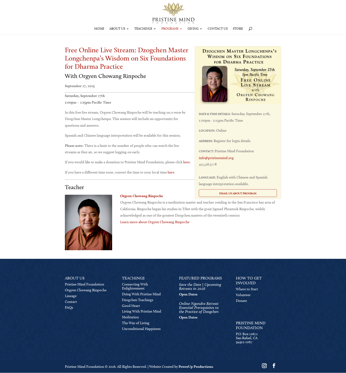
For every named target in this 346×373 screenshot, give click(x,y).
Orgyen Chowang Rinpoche (86, 290)
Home (99, 28)
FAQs (69, 307)
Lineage (70, 296)
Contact (71, 301)
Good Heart (131, 305)
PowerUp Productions (196, 366)
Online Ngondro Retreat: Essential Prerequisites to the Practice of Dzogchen (199, 307)
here (186, 162)
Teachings (143, 28)
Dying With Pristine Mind (141, 294)
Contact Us (218, 28)
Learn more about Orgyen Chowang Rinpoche (154, 222)
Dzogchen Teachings (137, 300)
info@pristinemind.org (216, 158)
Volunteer (243, 295)
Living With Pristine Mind (141, 311)
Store (238, 28)
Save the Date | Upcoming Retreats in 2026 (200, 286)
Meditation (130, 317)
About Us (117, 28)
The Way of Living (135, 323)
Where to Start (247, 289)
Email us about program (237, 193)
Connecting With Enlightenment (135, 286)
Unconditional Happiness (141, 329)
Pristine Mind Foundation (84, 284)
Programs (169, 28)
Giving (193, 28)
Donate (241, 300)
